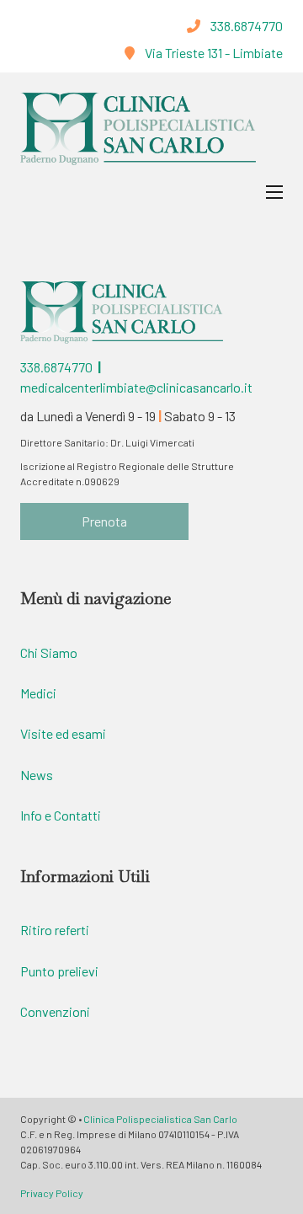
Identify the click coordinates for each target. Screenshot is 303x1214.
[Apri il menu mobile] (274, 192)
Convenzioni (55, 1011)
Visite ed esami (63, 733)
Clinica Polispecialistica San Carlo (160, 1119)
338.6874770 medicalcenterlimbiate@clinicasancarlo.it (136, 377)
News (36, 775)
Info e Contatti (60, 815)
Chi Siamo (48, 652)
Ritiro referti (54, 930)
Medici (38, 693)
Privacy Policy (51, 1193)
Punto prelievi (59, 971)
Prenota (104, 521)
